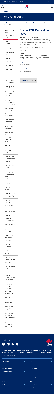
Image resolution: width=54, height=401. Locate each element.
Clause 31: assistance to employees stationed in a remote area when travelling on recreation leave (9, 288)
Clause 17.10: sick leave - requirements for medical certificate (10, 159)
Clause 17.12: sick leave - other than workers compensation (9, 175)
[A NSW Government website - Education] (13, 2)
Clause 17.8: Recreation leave (9, 146)
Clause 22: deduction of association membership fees (9, 217)
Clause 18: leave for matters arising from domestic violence (10, 194)
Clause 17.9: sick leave (9, 151)
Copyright (4, 384)
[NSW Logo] (27, 6)
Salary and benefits (13, 17)
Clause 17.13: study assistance (10, 182)
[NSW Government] (49, 342)
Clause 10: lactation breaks (10, 75)
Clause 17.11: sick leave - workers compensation (9, 167)
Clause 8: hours (9, 65)
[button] (2, 6)
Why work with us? (6, 361)
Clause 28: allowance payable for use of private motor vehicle (10, 260)
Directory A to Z (33, 368)
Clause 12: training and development (9, 81)
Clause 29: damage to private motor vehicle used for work (10, 269)
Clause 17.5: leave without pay (9, 127)
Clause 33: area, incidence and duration (9, 308)
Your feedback (32, 388)
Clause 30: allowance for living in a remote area (10, 277)
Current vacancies (33, 365)
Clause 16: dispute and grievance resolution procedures (9, 94)
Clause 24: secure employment (9, 230)
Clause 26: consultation (8, 245)
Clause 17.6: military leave (10, 133)
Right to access (33, 384)
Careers (4, 381)
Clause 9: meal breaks (9, 70)
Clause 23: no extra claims (10, 225)
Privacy (31, 381)
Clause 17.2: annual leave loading (10, 109)
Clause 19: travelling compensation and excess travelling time (9, 204)
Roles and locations (7, 365)
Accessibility (5, 378)
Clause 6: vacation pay (9, 53)
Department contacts (7, 388)
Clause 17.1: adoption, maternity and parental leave (10, 102)
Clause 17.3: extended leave (9, 114)
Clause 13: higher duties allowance (9, 87)
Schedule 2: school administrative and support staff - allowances (10, 325)
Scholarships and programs (9, 371)
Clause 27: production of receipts (8, 251)
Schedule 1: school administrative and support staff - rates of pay (10, 316)
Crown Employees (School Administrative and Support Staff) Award (20, 23)
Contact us (31, 361)
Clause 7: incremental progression (8, 60)
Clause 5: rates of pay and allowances (10, 47)
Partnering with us (33, 378)
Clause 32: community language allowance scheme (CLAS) (10, 300)
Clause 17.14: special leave (8, 188)
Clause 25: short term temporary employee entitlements (9, 238)
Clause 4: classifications (8, 42)
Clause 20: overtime (10, 211)
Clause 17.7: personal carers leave (9, 139)
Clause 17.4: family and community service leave (10, 121)
